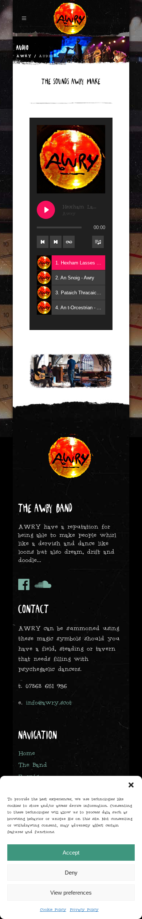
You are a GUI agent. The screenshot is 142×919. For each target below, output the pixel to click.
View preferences (71, 892)
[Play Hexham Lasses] (46, 210)
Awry (24, 56)
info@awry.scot (49, 702)
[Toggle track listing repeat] (69, 242)
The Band (32, 764)
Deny (71, 872)
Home (26, 753)
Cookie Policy (53, 909)
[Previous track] (42, 242)
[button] (131, 785)
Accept (71, 852)
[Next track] (56, 242)
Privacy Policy (84, 909)
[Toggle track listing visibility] (98, 242)
